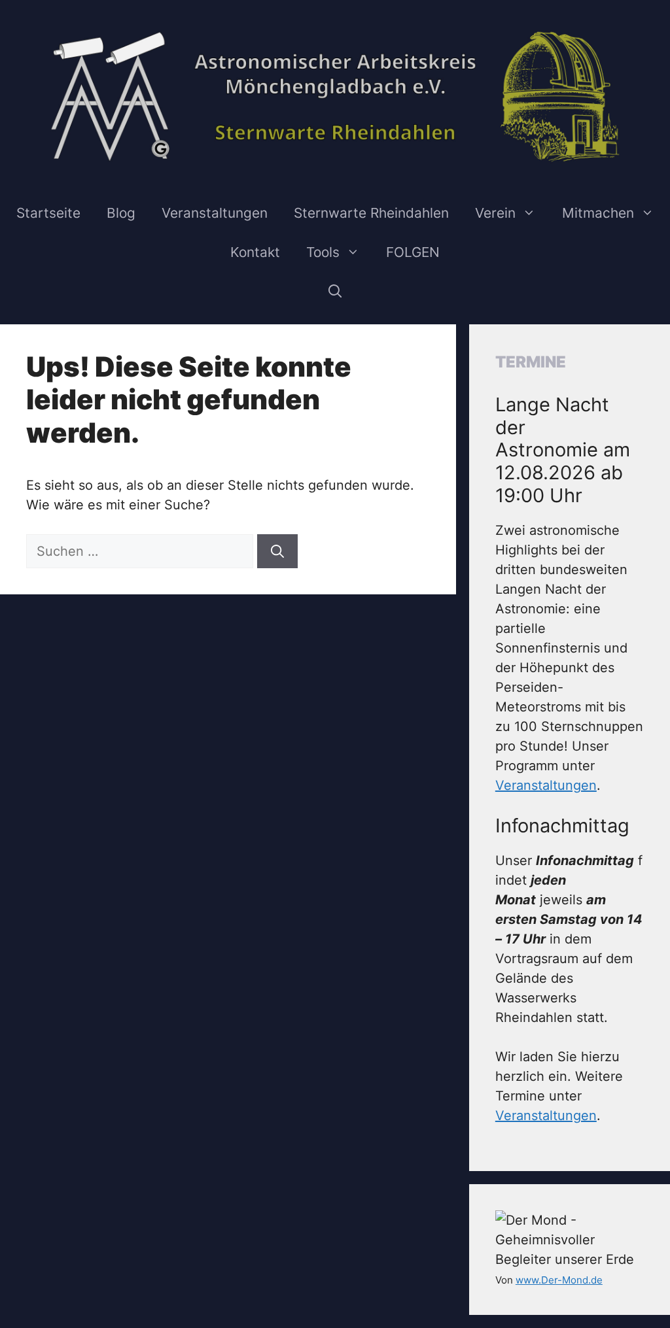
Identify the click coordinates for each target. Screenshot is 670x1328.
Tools (323, 252)
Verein (495, 213)
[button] (335, 291)
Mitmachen (598, 213)
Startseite (48, 213)
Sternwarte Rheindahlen (371, 213)
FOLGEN (413, 252)
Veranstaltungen (215, 213)
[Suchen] (277, 551)
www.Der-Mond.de (559, 1280)
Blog (121, 213)
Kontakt (255, 252)
